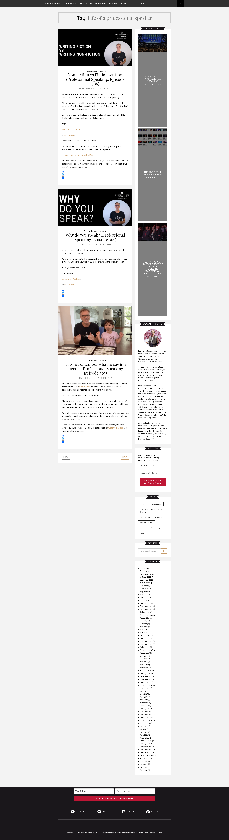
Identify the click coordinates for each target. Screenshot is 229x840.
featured (143, 504)
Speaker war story (147, 522)
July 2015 (143, 761)
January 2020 (145, 603)
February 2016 (145, 741)
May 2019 (143, 627)
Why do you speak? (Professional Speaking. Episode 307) (95, 237)
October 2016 (145, 717)
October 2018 (145, 647)
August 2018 (145, 653)
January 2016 (145, 744)
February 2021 (145, 571)
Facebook (79, 812)
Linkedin (130, 812)
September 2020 (146, 580)
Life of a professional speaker (151, 517)
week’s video (84, 387)
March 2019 (144, 633)
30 (102, 457)
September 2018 (146, 650)
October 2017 (145, 682)
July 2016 (144, 726)
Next (125, 457)
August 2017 (144, 688)
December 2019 (146, 606)
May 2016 (144, 732)
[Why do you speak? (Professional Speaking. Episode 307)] (95, 207)
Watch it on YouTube (71, 129)
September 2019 (146, 615)
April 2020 (144, 594)
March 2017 (144, 703)
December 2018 (146, 641)
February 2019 (145, 635)
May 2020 (144, 592)
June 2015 (144, 764)
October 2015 (145, 752)
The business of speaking (95, 71)
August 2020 (145, 583)
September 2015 (146, 755)
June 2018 (144, 659)
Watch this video (115, 428)
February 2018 (145, 671)
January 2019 (145, 638)
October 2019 (145, 612)
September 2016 (146, 720)
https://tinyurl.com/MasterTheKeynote (79, 155)
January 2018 (145, 674)
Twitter (105, 812)
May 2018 (144, 662)
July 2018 (144, 656)
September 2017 (146, 685)
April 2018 (144, 665)
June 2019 (144, 624)
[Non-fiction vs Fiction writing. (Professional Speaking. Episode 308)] (95, 47)
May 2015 (143, 767)
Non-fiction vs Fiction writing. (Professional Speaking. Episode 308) (95, 79)
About (132, 3)
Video (142, 533)
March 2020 (144, 597)
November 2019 (146, 609)
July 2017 (143, 691)
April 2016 (144, 735)
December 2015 (146, 747)
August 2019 (145, 618)
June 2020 (144, 589)
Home (123, 3)
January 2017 (145, 709)
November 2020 (146, 574)
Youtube (154, 812)
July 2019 (143, 621)
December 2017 (146, 676)
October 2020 (145, 577)
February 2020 (145, 600)
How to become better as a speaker (151, 510)
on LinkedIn (69, 135)
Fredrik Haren (105, 89)
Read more (152, 80)
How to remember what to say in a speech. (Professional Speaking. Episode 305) (95, 368)
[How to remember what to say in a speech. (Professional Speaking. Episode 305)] (95, 330)
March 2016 (144, 738)
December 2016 (146, 711)
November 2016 (146, 714)
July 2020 (144, 586)
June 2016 (144, 729)
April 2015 (144, 770)
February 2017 (145, 706)
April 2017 (144, 700)
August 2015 (144, 758)
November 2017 (146, 679)
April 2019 (144, 630)
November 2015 (146, 750)
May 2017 (143, 697)
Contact (141, 3)
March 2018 (144, 668)
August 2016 (145, 723)
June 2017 (144, 694)
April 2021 (144, 568)
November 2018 (146, 644)
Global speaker (156, 504)
